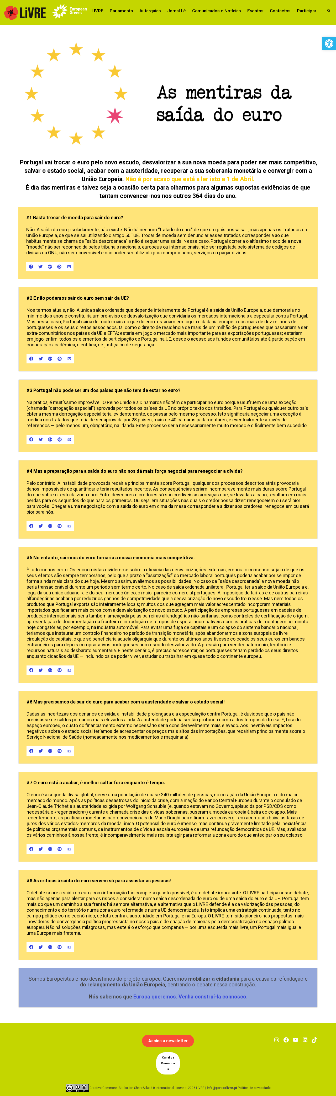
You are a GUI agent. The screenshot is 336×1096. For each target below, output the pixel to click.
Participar (306, 10)
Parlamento (121, 10)
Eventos (255, 10)
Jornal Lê (176, 10)
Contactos (280, 10)
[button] (329, 43)
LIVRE (97, 10)
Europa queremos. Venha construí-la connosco (189, 996)
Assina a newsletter (168, 1040)
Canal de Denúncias (168, 1063)
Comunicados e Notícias (216, 10)
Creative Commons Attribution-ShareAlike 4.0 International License (138, 1088)
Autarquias (150, 10)
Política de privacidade (254, 1088)
